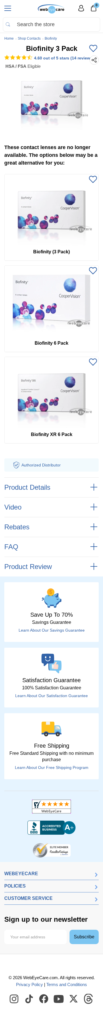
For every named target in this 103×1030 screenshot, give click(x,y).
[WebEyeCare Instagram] (14, 999)
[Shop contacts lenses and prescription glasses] (51, 8)
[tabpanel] (51, 99)
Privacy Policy (29, 984)
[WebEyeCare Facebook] (44, 999)
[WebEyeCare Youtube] (59, 999)
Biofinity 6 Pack (51, 343)
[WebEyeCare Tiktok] (29, 999)
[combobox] (51, 24)
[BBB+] (51, 828)
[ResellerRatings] (52, 850)
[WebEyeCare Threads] (89, 999)
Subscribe (84, 936)
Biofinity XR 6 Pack (51, 434)
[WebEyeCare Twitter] (74, 999)
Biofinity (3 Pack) (51, 251)
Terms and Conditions (66, 984)
